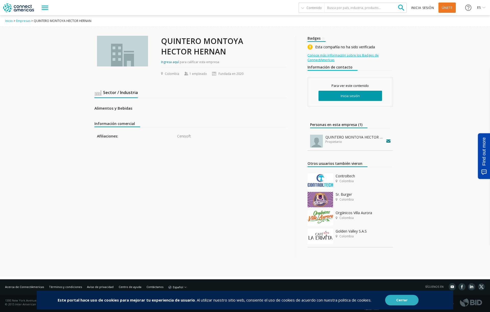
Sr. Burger (344, 194)
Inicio (9, 21)
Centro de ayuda (130, 287)
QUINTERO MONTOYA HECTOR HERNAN (354, 137)
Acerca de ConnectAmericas (24, 287)
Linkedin (471, 286)
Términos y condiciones (65, 287)
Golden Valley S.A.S (351, 231)
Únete (447, 8)
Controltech (345, 176)
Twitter (481, 286)
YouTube (452, 286)
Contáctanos (154, 287)
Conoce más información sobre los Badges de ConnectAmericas (343, 57)
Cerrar (402, 300)
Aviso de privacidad (100, 287)
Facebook (461, 286)
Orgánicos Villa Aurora (354, 212)
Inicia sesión (350, 96)
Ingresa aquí (170, 62)
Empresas (23, 21)
